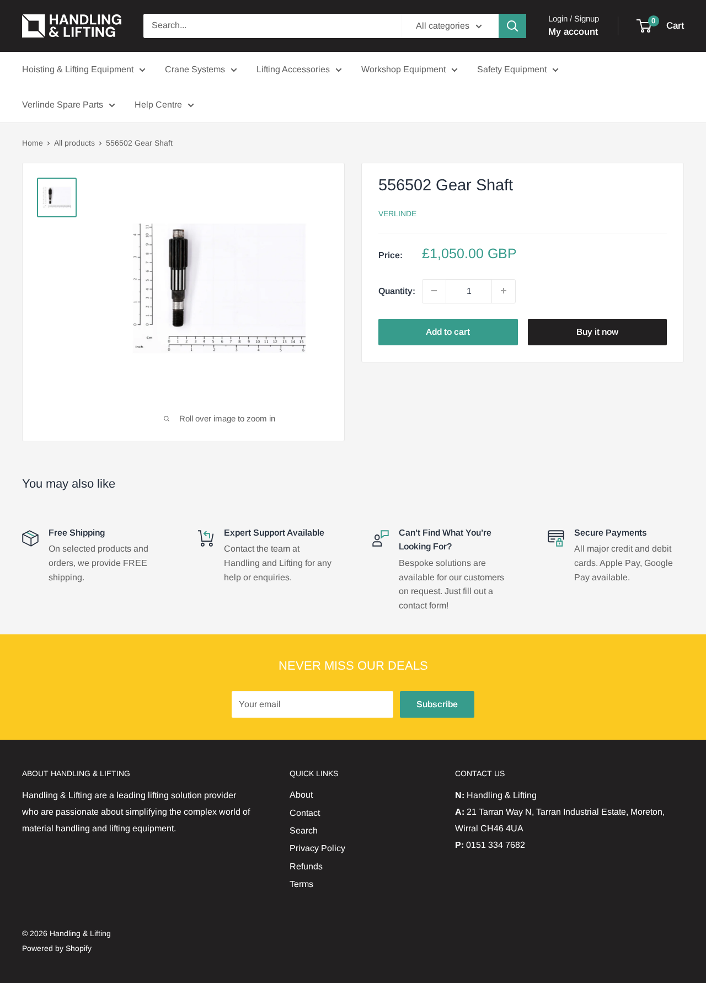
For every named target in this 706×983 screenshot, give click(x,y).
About (301, 794)
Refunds (306, 866)
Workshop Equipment (403, 69)
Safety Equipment (512, 69)
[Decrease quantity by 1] (434, 290)
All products (74, 142)
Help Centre (158, 104)
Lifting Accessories (293, 69)
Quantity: (396, 290)
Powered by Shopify (57, 948)
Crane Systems (195, 69)
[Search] (512, 26)
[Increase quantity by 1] (503, 290)
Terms (301, 884)
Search (304, 830)
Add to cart (448, 331)
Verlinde (397, 213)
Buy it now (597, 331)
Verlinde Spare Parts (62, 104)
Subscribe (437, 704)
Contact (305, 813)
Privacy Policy (317, 848)
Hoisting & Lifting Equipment (77, 69)
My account (573, 31)
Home (32, 142)
